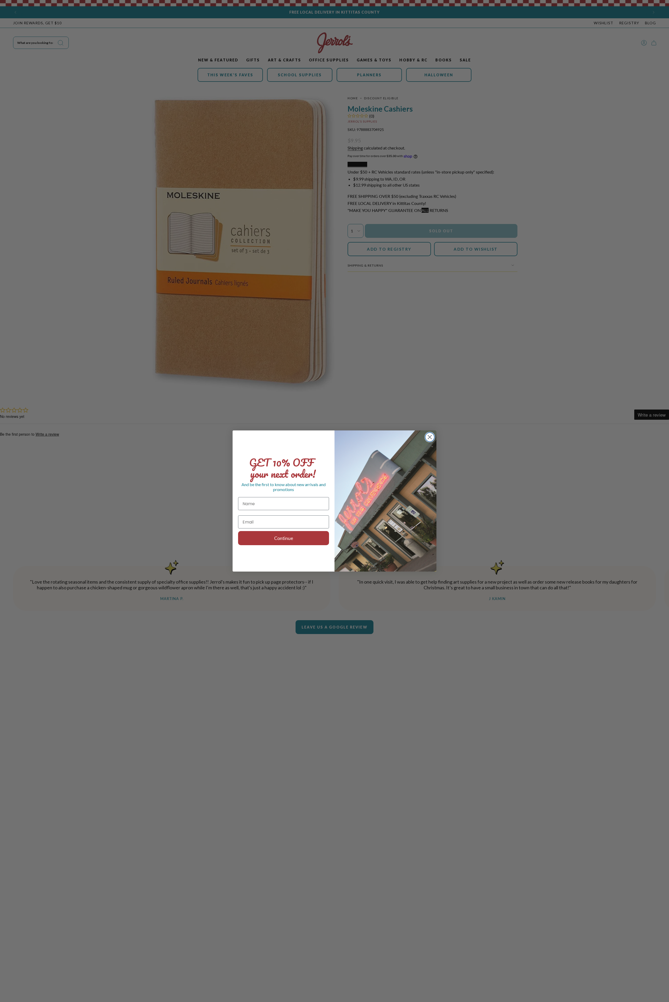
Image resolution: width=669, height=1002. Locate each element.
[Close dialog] (429, 437)
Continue (283, 538)
